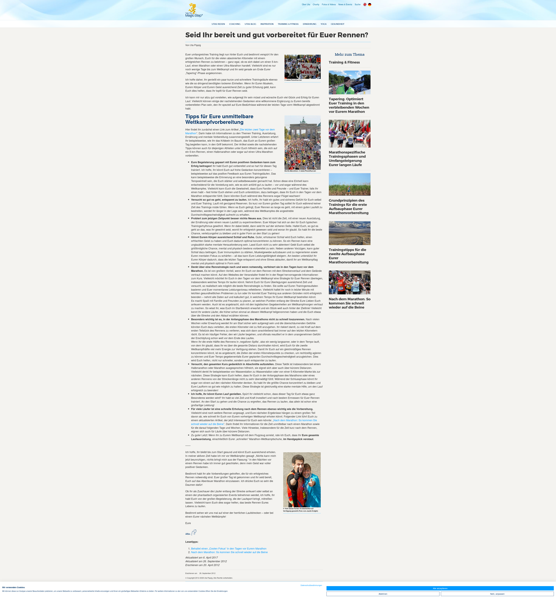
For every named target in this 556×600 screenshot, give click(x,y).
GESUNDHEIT (337, 24)
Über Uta (306, 4)
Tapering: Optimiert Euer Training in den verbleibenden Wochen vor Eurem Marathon (349, 105)
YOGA (324, 24)
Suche (358, 4)
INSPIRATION (267, 24)
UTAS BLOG (250, 24)
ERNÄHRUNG (309, 24)
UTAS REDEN (218, 24)
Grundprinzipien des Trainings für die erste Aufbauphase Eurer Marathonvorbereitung (349, 206)
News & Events (345, 4)
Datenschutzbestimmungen (311, 585)
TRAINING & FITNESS (288, 24)
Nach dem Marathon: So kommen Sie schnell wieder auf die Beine (229, 552)
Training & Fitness (344, 62)
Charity (316, 4)
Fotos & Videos (329, 4)
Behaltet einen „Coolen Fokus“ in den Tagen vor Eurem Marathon (228, 548)
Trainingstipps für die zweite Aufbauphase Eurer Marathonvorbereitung (349, 256)
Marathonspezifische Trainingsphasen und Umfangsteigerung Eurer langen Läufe (347, 158)
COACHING (234, 24)
